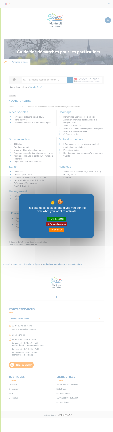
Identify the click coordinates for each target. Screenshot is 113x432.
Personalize (56, 230)
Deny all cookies (57, 224)
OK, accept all (57, 219)
